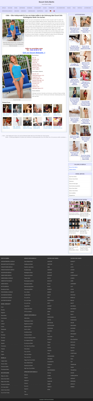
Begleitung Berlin (27, 326)
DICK (48, 297)
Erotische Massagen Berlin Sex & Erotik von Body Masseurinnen (85, 214)
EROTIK (49, 319)
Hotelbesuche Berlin (28, 264)
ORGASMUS (73, 325)
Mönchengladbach (7, 11)
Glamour (49, 372)
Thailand (3, 348)
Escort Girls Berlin (46, 2)
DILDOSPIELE (50, 300)
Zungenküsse (72, 195)
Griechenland (4, 318)
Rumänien (3, 334)
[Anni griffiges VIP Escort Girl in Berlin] (74, 57)
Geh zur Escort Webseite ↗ (34, 53)
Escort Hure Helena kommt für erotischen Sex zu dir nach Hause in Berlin (85, 157)
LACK (72, 264)
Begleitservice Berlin (28, 323)
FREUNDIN (49, 358)
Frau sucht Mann (27, 354)
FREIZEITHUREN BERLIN (6, 267)
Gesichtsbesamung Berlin (74, 186)
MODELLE (73, 297)
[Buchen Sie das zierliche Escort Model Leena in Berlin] (85, 39)
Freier (48, 353)
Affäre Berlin (26, 318)
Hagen (68, 7)
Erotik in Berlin (27, 329)
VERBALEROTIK (74, 375)
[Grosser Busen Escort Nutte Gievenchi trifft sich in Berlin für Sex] (85, 21)
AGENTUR (49, 261)
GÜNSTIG (49, 378)
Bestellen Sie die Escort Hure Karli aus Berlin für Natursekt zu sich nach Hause (74, 48)
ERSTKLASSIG (50, 325)
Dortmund (22, 7)
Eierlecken (71, 181)
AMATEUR (49, 264)
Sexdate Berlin (27, 294)
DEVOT (49, 294)
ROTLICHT (73, 342)
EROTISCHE (50, 322)
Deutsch (26, 375)
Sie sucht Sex (27, 303)
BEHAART (49, 275)
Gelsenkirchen (61, 7)
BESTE (49, 278)
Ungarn (2, 354)
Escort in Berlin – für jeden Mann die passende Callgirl (84, 232)
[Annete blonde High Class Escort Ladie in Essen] (74, 129)
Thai (25, 391)
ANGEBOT (49, 269)
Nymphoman (73, 317)
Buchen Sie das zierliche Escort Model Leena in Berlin (85, 47)
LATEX (72, 267)
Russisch (26, 386)
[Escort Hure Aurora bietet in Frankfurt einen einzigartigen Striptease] (74, 111)
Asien (2, 307)
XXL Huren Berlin (4, 387)
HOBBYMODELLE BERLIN (7, 278)
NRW (46, 11)
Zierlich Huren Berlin (5, 390)
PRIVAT (72, 336)
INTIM (48, 389)
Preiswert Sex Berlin (5, 384)
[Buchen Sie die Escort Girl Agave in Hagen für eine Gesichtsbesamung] (85, 113)
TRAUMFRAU (73, 370)
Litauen (2, 326)
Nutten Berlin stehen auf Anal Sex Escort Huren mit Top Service (74, 232)
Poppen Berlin (27, 278)
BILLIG (48, 283)
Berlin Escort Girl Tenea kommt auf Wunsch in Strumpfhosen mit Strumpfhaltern (86, 65)
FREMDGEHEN (50, 356)
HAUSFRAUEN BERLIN (6, 272)
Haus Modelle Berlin (28, 362)
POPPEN (73, 331)
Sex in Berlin (27, 292)
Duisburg (29, 7)
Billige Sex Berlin (4, 376)
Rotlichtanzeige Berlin (28, 286)
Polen (2, 332)
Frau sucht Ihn (27, 351)
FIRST (48, 345)
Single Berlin (27, 306)
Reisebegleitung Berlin (29, 280)
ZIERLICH (73, 384)
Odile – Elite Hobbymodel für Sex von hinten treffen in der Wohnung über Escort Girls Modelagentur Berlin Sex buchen (34, 16)
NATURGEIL (73, 306)
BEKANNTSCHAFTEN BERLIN (7, 264)
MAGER (72, 292)
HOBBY (49, 384)
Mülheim (17, 11)
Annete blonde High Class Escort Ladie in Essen (74, 137)
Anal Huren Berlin (73, 176)
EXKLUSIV (49, 336)
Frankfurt (51, 7)
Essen (44, 7)
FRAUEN (49, 350)
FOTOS (49, 347)
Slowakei (3, 340)
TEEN (72, 358)
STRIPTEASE (74, 353)
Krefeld (80, 7)
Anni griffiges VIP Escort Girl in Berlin (74, 64)
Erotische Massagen (73, 183)
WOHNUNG (73, 381)
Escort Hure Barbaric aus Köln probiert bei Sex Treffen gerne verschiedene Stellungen (74, 101)
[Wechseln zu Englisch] (54, 11)
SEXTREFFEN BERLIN (6, 300)
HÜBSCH (49, 386)
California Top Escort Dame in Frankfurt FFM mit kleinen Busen (85, 139)
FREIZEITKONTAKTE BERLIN (7, 269)
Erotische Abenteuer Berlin (29, 337)
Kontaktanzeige (27, 269)
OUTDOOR (73, 328)
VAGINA (72, 372)
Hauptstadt (49, 381)
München (23, 11)
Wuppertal (40, 11)
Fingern (49, 342)
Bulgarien (3, 312)
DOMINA (49, 308)
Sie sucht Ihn (27, 297)
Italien (2, 321)
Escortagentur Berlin (28, 340)
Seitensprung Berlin (28, 289)
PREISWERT (73, 333)
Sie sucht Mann (27, 300)
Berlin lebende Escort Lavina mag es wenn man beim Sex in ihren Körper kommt (74, 30)
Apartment (49, 272)
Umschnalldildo (72, 193)
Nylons (72, 314)
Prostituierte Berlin (5, 369)
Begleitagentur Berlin (28, 321)
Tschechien (3, 346)
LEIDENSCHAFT (74, 275)
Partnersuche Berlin (28, 275)
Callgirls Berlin (4, 361)
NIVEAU (72, 311)
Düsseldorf (37, 7)
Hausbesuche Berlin (28, 365)
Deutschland (3, 315)
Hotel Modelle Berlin (28, 261)
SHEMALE (73, 345)
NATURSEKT (73, 308)
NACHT (72, 303)
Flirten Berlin (27, 348)
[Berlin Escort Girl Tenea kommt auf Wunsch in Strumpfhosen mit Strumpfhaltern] (85, 56)
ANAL (48, 267)
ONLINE (72, 322)
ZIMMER (72, 386)
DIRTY (48, 303)
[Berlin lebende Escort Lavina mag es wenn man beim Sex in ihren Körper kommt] (74, 21)
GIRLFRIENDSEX (51, 370)
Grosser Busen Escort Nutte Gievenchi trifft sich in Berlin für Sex (85, 30)
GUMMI (49, 375)
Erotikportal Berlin (28, 334)
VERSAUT (73, 378)
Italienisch (26, 380)
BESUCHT (49, 280)
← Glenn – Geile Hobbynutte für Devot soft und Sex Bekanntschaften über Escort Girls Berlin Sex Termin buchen (25, 135)
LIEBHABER (73, 283)
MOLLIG (72, 300)
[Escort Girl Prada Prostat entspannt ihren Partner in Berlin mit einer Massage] (85, 94)
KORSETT (73, 261)
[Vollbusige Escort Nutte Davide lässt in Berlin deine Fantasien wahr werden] (85, 75)
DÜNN (48, 311)
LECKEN (72, 269)
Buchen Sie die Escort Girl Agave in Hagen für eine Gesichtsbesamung (85, 121)
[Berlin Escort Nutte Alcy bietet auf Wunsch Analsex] (74, 146)
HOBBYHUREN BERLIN (6, 275)
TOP (72, 361)
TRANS (72, 367)
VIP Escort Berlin (28, 311)
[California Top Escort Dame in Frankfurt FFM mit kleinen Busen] (85, 131)
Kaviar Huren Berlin (73, 188)
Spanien (3, 343)
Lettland (2, 323)
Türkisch (26, 394)
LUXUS (72, 289)
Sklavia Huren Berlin (73, 190)
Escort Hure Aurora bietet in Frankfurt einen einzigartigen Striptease (74, 120)
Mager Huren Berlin (5, 381)
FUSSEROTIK (50, 361)
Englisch (26, 377)
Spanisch (26, 388)
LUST (72, 286)
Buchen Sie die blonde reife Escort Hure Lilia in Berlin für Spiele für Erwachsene (74, 82)
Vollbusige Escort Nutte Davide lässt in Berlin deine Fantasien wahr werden (85, 84)
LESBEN (72, 278)
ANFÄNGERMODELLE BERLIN (8, 261)
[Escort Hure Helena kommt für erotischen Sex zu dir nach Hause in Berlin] (85, 148)
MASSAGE (73, 294)
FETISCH (49, 339)
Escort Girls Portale (5, 392)
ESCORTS (49, 331)
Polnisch (26, 383)
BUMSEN (49, 289)
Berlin (4, 7)
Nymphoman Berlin (5, 289)
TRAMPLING (73, 364)
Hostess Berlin (4, 363)
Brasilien (3, 309)
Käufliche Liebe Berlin (28, 267)
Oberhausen (31, 11)
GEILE (48, 367)
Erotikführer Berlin (28, 332)
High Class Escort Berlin (29, 368)
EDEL (48, 314)
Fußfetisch (49, 364)
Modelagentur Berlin (28, 272)
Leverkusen (87, 7)
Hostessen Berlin (4, 366)
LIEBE (72, 280)
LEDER (72, 272)
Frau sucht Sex (27, 357)
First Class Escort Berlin (29, 346)
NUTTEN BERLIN (5, 286)
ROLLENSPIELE (74, 339)
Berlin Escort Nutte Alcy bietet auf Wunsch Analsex (74, 154)
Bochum (10, 7)
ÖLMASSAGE (74, 319)
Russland (3, 337)
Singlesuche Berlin (28, 308)
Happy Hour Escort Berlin (29, 360)
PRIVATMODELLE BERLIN (7, 292)
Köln (74, 7)
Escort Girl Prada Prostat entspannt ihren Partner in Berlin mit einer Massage (85, 103)
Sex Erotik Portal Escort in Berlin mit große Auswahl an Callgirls (85, 249)
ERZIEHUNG (50, 328)
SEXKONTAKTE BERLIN (6, 297)
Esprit (48, 333)
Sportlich (72, 350)
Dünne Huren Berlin (5, 378)
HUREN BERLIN (4, 283)
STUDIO (72, 356)
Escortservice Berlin (28, 343)
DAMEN (49, 292)
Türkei (2, 351)
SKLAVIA (73, 347)
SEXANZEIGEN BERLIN (6, 294)
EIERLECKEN (50, 317)
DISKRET (49, 306)
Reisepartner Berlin (28, 283)
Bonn (15, 7)
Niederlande (3, 329)
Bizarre (48, 286)
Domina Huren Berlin (73, 178)
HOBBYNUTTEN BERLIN (6, 280)
